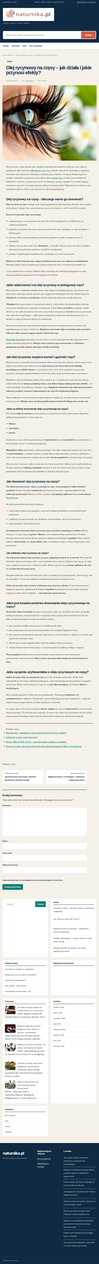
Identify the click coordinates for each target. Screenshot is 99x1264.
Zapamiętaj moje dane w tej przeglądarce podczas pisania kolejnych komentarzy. (32, 880)
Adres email (7, 853)
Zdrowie (16, 46)
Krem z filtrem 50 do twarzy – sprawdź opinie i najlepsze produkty (36, 741)
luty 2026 (57, 1041)
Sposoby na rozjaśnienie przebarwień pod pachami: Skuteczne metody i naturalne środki (78, 1224)
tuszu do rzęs (12, 497)
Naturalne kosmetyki (15, 339)
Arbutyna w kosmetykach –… (16, 980)
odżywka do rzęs (37, 170)
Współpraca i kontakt (86, 2)
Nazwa (5, 841)
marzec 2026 (58, 1035)
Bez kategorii (36, 46)
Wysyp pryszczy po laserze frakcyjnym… (21, 975)
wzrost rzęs (57, 177)
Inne (24, 46)
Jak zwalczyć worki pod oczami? (66, 919)
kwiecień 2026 (59, 1029)
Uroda (6, 46)
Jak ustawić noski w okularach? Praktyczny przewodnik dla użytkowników (76, 1161)
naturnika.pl (30, 81)
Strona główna (7, 55)
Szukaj (88, 35)
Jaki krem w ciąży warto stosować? (22, 737)
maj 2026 (57, 1024)
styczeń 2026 (58, 1046)
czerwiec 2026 (59, 1018)
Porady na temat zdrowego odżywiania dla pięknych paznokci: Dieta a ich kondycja (44, 746)
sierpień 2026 (58, 1007)
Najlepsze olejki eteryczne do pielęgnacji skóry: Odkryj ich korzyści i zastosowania (29, 1029)
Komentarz (7, 805)
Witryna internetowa (10, 865)
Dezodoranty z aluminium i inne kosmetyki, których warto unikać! (36, 732)
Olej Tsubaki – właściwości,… (16, 986)
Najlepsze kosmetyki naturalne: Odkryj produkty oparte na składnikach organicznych (79, 1173)
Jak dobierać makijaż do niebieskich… (20, 969)
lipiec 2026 (57, 1013)
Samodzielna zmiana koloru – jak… (18, 991)
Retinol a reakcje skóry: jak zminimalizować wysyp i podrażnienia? (27, 1085)
